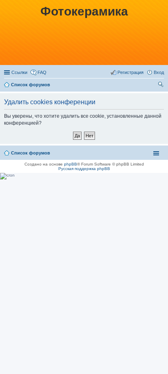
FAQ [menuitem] (42, 72)
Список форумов (30, 84)
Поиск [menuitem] (161, 85)
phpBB (70, 164)
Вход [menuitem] (159, 72)
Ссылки (19, 72)
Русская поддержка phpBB (84, 168)
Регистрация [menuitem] (130, 72)
